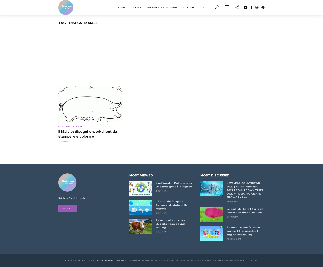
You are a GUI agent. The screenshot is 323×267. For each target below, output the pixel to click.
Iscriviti (67, 208)
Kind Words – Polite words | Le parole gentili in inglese (174, 184)
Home (121, 7)
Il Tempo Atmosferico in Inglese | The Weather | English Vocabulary (243, 231)
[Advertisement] (161, 58)
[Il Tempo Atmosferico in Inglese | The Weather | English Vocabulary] (211, 233)
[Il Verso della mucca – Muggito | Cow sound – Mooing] (140, 226)
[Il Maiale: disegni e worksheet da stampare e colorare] (90, 104)
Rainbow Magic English (111, 260)
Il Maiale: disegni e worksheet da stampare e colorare (87, 134)
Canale (136, 7)
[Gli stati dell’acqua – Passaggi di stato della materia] (140, 207)
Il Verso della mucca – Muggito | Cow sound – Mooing (171, 224)
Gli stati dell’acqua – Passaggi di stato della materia (171, 205)
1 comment (232, 201)
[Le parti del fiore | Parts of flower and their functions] (211, 214)
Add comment (234, 238)
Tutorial (189, 7)
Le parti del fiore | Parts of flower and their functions (245, 210)
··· (203, 7)
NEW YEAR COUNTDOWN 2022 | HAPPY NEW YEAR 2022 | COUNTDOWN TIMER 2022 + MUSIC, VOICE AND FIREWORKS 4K (245, 190)
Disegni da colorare (162, 7)
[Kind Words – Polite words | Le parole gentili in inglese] (140, 188)
